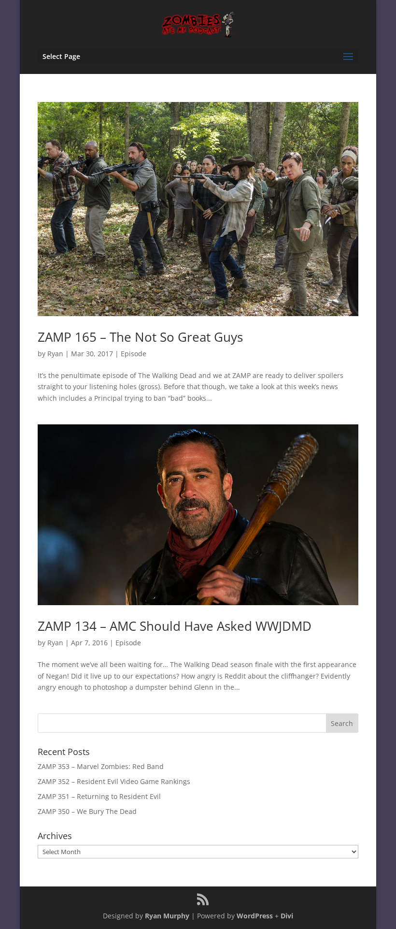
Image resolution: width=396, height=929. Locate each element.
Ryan (55, 353)
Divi (287, 915)
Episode (133, 353)
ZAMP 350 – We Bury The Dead (87, 811)
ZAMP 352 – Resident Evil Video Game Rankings (114, 781)
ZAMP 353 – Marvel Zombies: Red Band (101, 766)
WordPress (255, 915)
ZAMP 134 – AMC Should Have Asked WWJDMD (174, 626)
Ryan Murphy (167, 915)
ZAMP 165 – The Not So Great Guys (140, 337)
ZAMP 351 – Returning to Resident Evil (99, 796)
